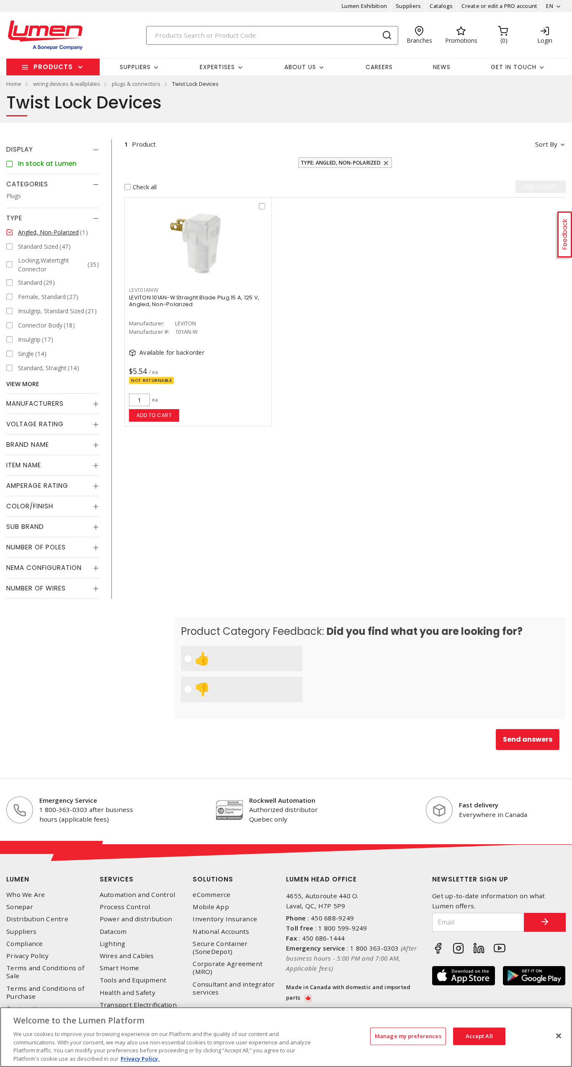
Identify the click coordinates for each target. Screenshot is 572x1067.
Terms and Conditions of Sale (45, 972)
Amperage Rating (37, 485)
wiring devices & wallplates (66, 84)
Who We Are (25, 895)
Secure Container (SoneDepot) (220, 948)
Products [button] (53, 66)
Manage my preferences (408, 1036)
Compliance (24, 944)
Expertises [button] (217, 67)
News (442, 67)
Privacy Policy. (140, 1058)
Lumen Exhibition (364, 6)
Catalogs (441, 6)
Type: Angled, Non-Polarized (341, 162)
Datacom (113, 932)
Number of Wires (36, 588)
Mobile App (211, 907)
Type (14, 218)
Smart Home (119, 968)
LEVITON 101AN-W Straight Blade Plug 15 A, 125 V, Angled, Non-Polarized (194, 301)
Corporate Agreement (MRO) (228, 968)
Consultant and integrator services (234, 988)
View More (22, 384)
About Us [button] (300, 67)
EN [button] (549, 6)
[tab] (52, 149)
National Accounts (221, 932)
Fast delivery (478, 805)
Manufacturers (35, 403)
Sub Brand (25, 526)
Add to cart (154, 415)
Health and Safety (127, 993)
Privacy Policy (27, 956)
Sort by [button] (546, 144)
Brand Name (27, 444)
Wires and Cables (127, 956)
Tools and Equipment (133, 980)
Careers (379, 67)
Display (19, 149)
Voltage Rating (35, 424)
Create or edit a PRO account (499, 6)
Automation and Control (137, 895)
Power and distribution (136, 919)
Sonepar (19, 907)
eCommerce (211, 895)
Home (13, 84)
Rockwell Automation (282, 800)
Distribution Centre (37, 919)
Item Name (23, 465)
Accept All (479, 1036)
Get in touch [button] (513, 67)
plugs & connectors (136, 84)
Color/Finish (29, 506)
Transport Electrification (138, 1005)
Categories (27, 184)
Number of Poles (36, 547)
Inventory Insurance (225, 919)
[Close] (558, 1036)
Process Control (125, 907)
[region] (286, 1037)
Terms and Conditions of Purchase (45, 992)
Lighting (113, 944)
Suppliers (408, 6)
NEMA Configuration (44, 567)
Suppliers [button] (135, 67)
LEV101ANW (144, 290)
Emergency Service (68, 800)
